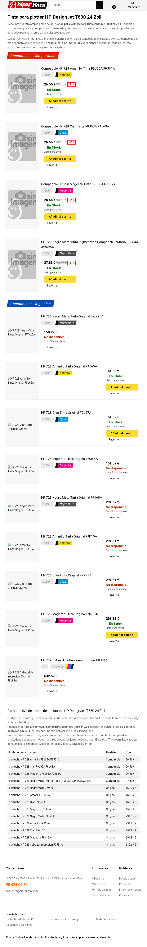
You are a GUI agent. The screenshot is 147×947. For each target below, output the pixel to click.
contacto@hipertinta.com (22, 891)
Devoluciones (127, 878)
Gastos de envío (102, 895)
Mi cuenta (134, 7)
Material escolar (106, 919)
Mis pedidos (99, 884)
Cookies (124, 895)
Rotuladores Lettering (64, 919)
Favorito (52, 107)
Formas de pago (102, 889)
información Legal (130, 889)
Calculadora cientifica (19, 924)
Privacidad (125, 884)
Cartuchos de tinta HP (19, 919)
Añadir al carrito (60, 101)
